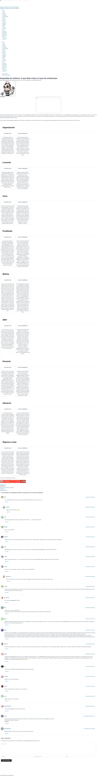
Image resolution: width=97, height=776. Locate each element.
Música (3, 25)
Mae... (5, 618)
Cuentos (4, 20)
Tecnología (4, 37)
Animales (4, 31)
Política (3, 19)
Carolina (7, 507)
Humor (3, 12)
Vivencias (4, 28)
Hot (3, 9)
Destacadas (4, 75)
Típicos (3, 13)
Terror (3, 11)
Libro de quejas (5, 16)
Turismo (4, 39)
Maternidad (4, 35)
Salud (3, 36)
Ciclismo (4, 24)
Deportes (4, 23)
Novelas (4, 21)
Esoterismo (4, 32)
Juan (5, 696)
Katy (5, 546)
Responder (8, 511)
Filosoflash (4, 15)
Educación (4, 33)
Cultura (3, 27)
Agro (3, 29)
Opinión (3, 17)
